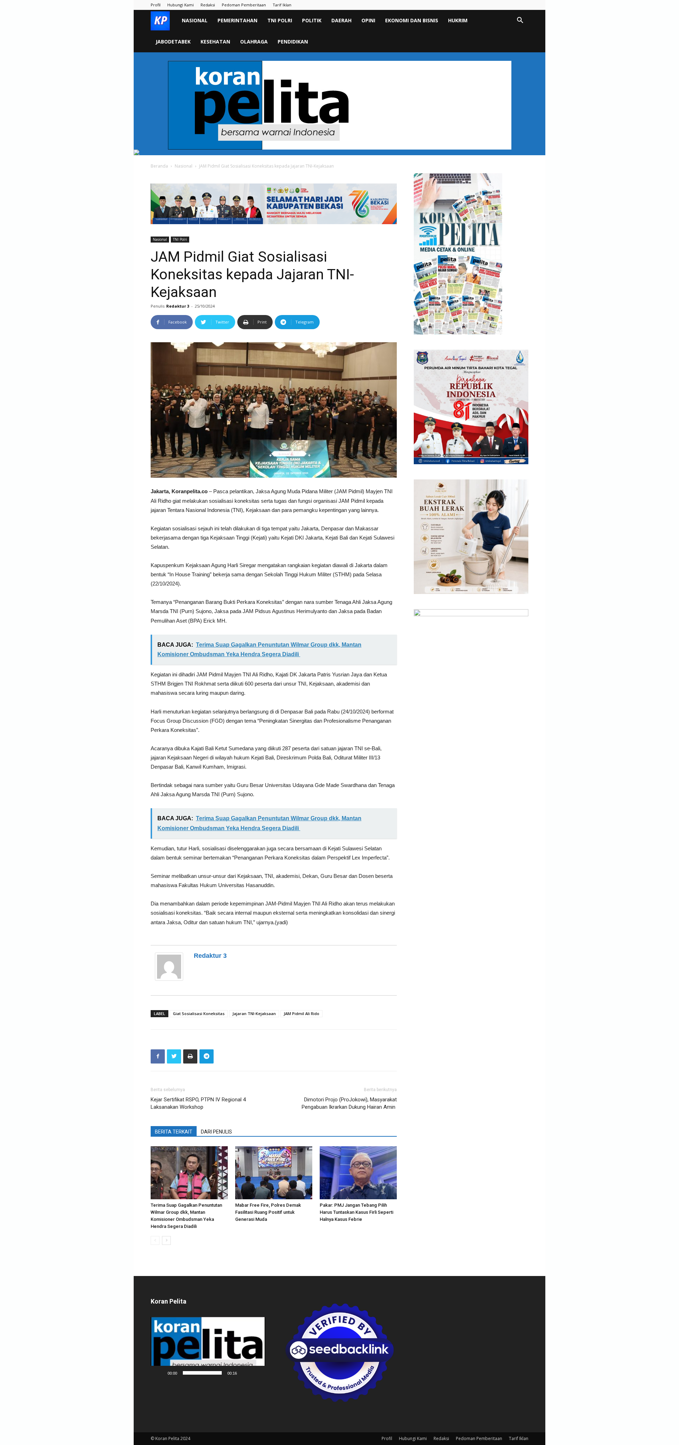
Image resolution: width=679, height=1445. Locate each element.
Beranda (159, 166)
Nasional (195, 20)
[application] (208, 1348)
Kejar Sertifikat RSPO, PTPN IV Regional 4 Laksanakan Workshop (198, 1103)
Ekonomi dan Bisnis (411, 20)
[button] (519, 21)
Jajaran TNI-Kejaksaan (254, 1013)
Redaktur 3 (177, 306)
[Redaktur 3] (171, 966)
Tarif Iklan (282, 4)
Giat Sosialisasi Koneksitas (199, 1013)
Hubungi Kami (180, 4)
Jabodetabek (173, 41)
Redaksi (208, 4)
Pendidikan (293, 41)
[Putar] (159, 1372)
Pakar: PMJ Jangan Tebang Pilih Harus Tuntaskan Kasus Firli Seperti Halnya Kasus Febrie (356, 1212)
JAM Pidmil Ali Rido (301, 1013)
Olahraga (254, 41)
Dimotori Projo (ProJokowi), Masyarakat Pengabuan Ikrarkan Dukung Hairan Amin (349, 1103)
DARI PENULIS (216, 1132)
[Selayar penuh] (256, 1372)
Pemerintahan (237, 20)
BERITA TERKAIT (173, 1132)
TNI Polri (279, 20)
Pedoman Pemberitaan (244, 4)
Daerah (341, 20)
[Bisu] (244, 1372)
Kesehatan (215, 41)
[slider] (202, 1373)
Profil (156, 4)
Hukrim (458, 20)
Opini (368, 20)
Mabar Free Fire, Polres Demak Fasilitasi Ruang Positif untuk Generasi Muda (268, 1212)
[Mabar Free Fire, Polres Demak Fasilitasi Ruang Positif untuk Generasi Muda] (273, 1172)
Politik (311, 20)
